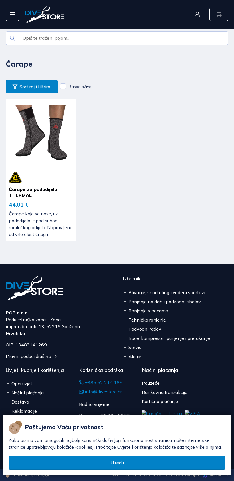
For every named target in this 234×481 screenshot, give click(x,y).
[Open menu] (12, 14)
